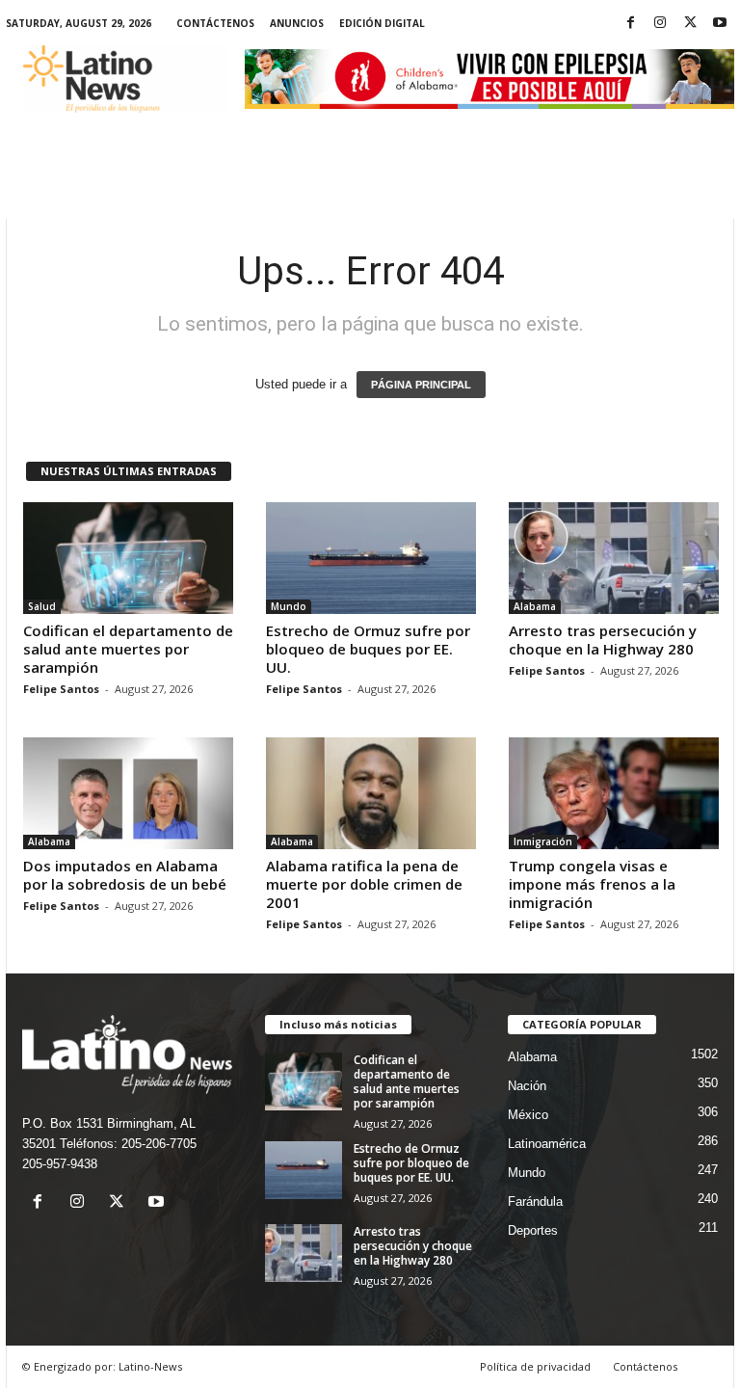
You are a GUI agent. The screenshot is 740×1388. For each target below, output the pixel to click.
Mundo (288, 606)
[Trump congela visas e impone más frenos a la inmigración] (614, 793)
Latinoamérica (547, 1143)
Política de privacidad (535, 1366)
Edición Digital (382, 23)
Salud (42, 606)
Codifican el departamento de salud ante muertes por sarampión (128, 649)
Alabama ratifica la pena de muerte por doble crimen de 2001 (364, 884)
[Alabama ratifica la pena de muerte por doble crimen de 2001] (371, 793)
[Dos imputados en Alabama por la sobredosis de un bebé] (128, 793)
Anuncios (297, 23)
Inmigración (543, 841)
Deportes (533, 1230)
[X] (689, 24)
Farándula (535, 1201)
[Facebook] (630, 24)
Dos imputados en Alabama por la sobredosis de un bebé (124, 875)
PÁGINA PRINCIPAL (421, 384)
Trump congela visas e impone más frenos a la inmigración (592, 884)
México (528, 1115)
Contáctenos (215, 23)
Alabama (535, 606)
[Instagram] (660, 24)
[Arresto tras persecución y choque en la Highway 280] (614, 558)
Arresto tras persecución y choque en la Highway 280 (603, 639)
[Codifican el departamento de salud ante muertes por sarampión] (128, 558)
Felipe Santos (61, 688)
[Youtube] (719, 24)
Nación (527, 1086)
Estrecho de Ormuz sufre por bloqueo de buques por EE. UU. (368, 649)
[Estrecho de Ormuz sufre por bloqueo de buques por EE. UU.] (371, 558)
